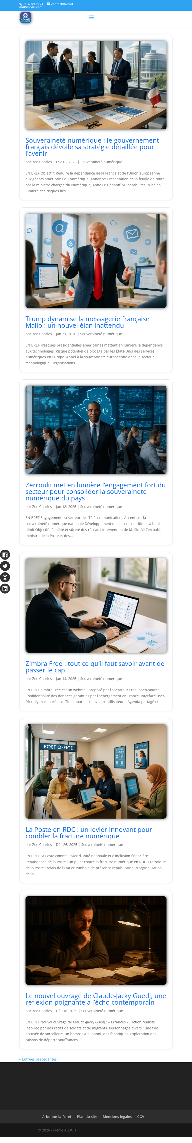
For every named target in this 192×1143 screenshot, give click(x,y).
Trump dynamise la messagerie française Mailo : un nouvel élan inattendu (88, 322)
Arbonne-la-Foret (57, 1116)
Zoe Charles (42, 161)
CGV (140, 1116)
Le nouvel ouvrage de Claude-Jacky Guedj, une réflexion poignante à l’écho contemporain (96, 999)
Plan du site (87, 1116)
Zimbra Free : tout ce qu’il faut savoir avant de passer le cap (95, 666)
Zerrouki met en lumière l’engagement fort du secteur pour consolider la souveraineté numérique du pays (96, 491)
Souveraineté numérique (101, 161)
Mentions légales (117, 1116)
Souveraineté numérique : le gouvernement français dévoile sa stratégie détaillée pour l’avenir (92, 147)
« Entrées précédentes (38, 1059)
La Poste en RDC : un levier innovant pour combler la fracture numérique (89, 832)
